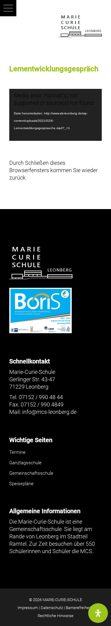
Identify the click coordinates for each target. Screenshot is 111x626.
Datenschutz (52, 607)
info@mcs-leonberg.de (49, 412)
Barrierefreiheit (78, 607)
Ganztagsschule (25, 463)
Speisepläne (21, 483)
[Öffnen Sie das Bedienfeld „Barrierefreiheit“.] (98, 613)
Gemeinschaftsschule (31, 473)
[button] (8, 8)
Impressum (28, 607)
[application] (55, 115)
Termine (17, 452)
